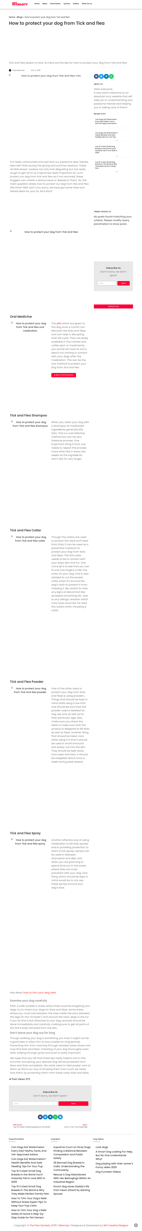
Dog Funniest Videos (108, 1172)
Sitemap (64, 1225)
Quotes (66, 3)
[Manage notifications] (136, 1225)
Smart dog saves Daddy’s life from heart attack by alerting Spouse (71, 1190)
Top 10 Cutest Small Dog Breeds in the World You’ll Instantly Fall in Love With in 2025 (106, 149)
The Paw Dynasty (39, 1225)
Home (37, 3)
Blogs (20, 17)
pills (59, 323)
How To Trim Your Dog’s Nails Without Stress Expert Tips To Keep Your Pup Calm (29, 1202)
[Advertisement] (71, 43)
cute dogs (102, 1147)
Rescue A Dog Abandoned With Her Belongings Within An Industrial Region (72, 1178)
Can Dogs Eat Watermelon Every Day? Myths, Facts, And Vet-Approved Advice (106, 121)
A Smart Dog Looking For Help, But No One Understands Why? (114, 1155)
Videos (76, 3)
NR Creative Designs (116, 1225)
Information (55, 3)
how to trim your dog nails (39, 992)
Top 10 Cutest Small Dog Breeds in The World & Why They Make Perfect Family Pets (106, 165)
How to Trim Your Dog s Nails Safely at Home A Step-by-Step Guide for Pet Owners (28, 1213)
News (44, 3)
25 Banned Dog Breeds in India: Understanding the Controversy (69, 1166)
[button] (133, 4)
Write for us (87, 3)
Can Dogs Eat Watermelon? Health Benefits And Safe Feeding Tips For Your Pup (106, 135)
